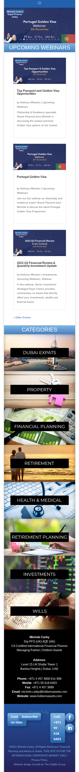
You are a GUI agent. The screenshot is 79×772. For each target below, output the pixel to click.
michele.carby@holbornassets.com (44, 691)
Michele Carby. (26, 746)
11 (52, 39)
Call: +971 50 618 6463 (57, 728)
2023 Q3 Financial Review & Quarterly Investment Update (37, 264)
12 (55, 39)
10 (49, 39)
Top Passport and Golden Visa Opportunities (38, 92)
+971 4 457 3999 (43, 687)
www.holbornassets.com (46, 696)
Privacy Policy (39, 759)
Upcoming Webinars (28, 278)
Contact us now (17, 719)
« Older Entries (22, 317)
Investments (50, 274)
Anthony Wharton (30, 102)
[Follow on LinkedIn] (69, 728)
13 (58, 39)
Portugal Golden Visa (31, 176)
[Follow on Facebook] (69, 717)
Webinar (47, 278)
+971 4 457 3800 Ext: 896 (45, 678)
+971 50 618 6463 (45, 682)
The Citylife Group (54, 764)
